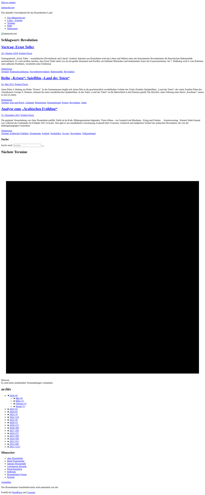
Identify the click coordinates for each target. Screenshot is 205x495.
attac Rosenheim (15, 458)
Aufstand (29, 102)
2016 (14, 433)
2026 (14, 395)
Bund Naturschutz (15, 461)
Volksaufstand (89, 133)
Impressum (12, 28)
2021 (14, 420)
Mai (19, 398)
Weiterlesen (6, 69)
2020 (14, 422)
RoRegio (11, 471)
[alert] (102, 270)
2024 (14, 411)
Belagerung (40, 102)
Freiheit (45, 133)
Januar (20, 406)
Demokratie (35, 133)
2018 (14, 428)
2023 (14, 414)
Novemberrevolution (39, 71)
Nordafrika (55, 133)
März (20, 401)
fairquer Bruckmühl (16, 463)
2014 (14, 438)
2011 (15, 446)
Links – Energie (14, 20)
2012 (14, 444)
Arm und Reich (16, 102)
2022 (14, 417)
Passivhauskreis (14, 469)
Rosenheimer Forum (17, 474)
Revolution (69, 71)
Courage (31, 492)
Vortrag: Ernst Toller (17, 47)
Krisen (65, 102)
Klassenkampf (54, 102)
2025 (14, 409)
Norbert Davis (25, 53)
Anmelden (6, 482)
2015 (14, 436)
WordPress (17, 492)
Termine (11, 23)
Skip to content (8, 2)
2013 (14, 441)
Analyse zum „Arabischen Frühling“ (29, 109)
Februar (21, 403)
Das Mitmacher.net (16, 17)
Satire (84, 102)
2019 (14, 425)
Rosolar (11, 477)
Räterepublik (57, 71)
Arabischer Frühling (19, 133)
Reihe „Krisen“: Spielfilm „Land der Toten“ (35, 78)
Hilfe (9, 26)
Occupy (65, 133)
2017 (14, 430)
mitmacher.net (7, 7)
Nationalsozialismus (19, 71)
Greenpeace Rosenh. (17, 466)
